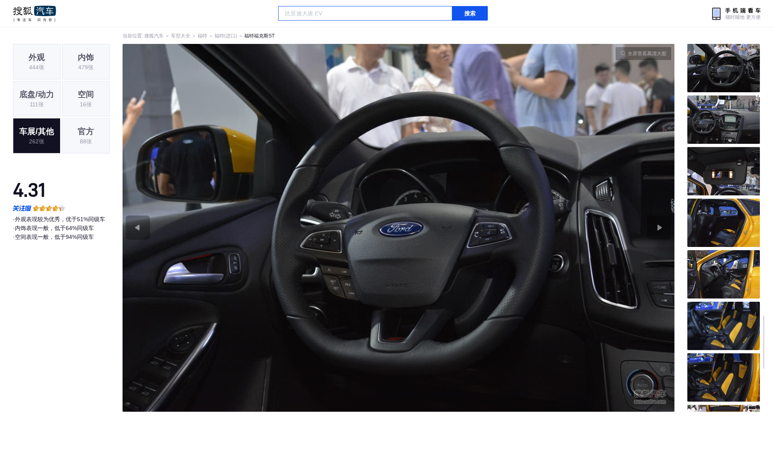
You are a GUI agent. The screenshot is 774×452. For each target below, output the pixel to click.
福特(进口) (225, 36)
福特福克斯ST (259, 36)
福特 (202, 36)
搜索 (470, 13)
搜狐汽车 (34, 14)
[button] (261, 228)
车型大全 (180, 36)
